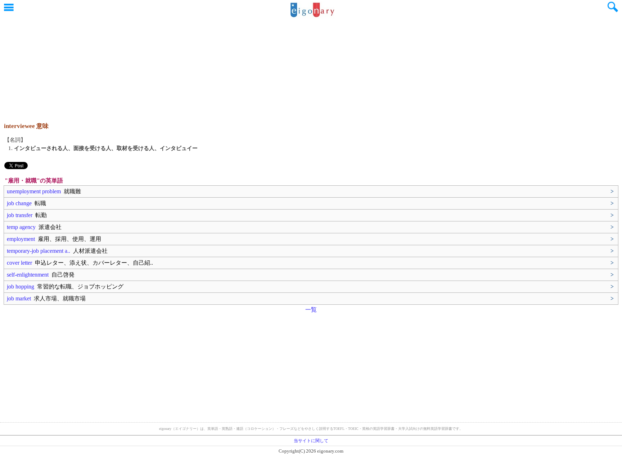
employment (54, 239)
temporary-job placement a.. (57, 251)
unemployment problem (44, 191)
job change (26, 203)
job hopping (65, 286)
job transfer (27, 215)
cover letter (80, 263)
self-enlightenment (41, 275)
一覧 (311, 310)
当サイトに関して (311, 440)
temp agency (34, 227)
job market (46, 298)
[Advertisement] (311, 67)
